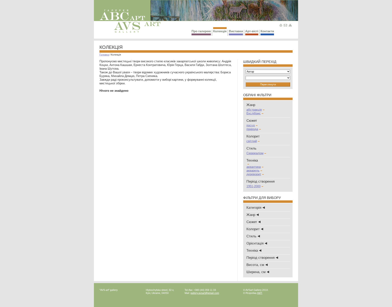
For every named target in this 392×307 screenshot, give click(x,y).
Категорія (254, 208)
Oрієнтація (255, 243)
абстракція (254, 109)
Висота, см (255, 265)
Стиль (251, 236)
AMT (259, 293)
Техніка (252, 250)
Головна (104, 54)
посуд (250, 125)
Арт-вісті (251, 31)
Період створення (261, 258)
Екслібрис (253, 113)
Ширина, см (256, 272)
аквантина (253, 167)
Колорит (253, 229)
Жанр (251, 215)
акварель (252, 170)
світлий (251, 141)
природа (252, 129)
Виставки (236, 31)
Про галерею (201, 31)
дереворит (253, 174)
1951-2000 (253, 186)
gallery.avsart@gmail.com (204, 293)
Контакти (267, 31)
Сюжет (252, 222)
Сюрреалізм (254, 153)
